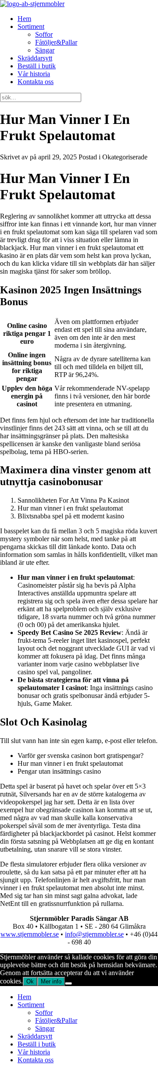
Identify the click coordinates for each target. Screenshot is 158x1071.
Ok (30, 981)
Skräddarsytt (35, 58)
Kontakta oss (36, 81)
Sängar (44, 50)
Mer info (51, 981)
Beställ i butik (37, 66)
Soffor (44, 34)
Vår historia (34, 74)
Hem (24, 18)
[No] (68, 983)
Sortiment (31, 26)
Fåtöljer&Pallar (56, 42)
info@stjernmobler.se (94, 934)
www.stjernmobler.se (29, 934)
